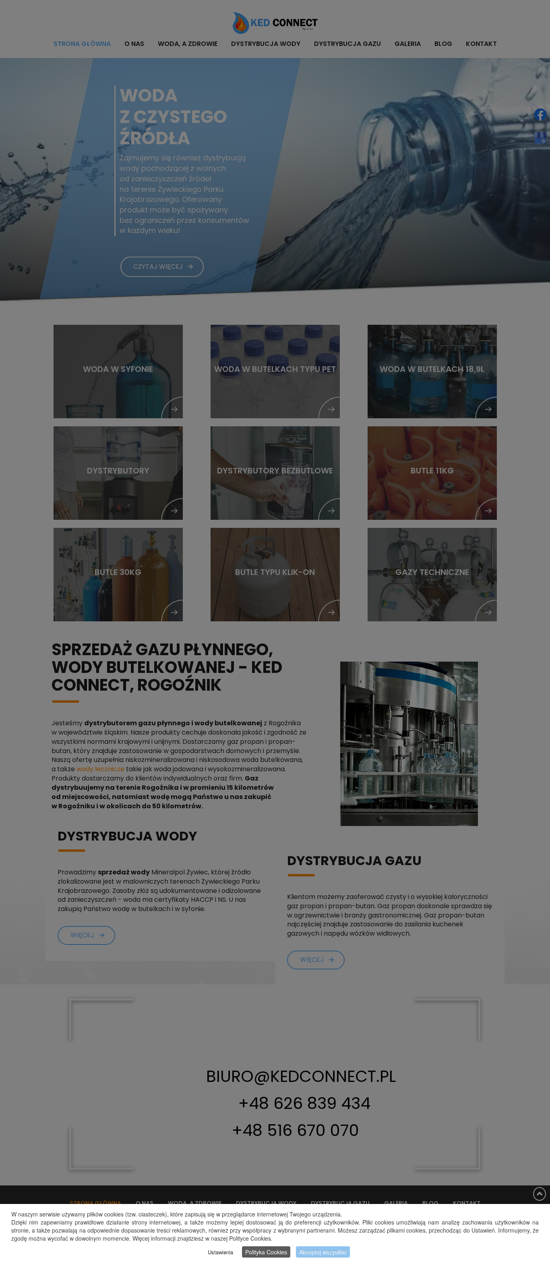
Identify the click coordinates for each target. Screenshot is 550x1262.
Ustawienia (220, 1252)
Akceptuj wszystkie (323, 1252)
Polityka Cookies (266, 1252)
